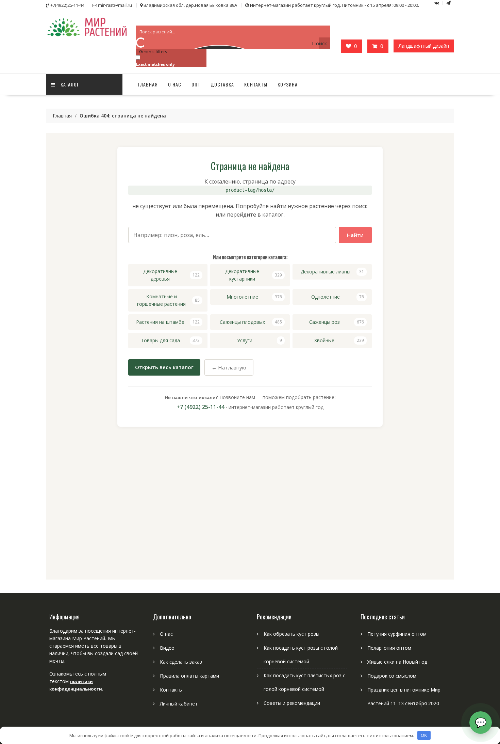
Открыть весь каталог (164, 367)
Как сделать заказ (181, 662)
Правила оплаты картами (189, 675)
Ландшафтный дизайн (424, 46)
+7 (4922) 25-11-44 (200, 407)
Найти (355, 235)
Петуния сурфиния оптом (397, 634)
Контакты (255, 84)
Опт (195, 84)
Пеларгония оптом (389, 648)
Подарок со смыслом (391, 675)
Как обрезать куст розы (291, 634)
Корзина (288, 84)
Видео (167, 648)
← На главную (229, 367)
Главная (148, 84)
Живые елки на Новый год (397, 662)
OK (424, 735)
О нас (174, 84)
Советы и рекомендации (292, 703)
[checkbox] (170, 60)
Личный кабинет (179, 703)
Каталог (70, 84)
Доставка (222, 84)
